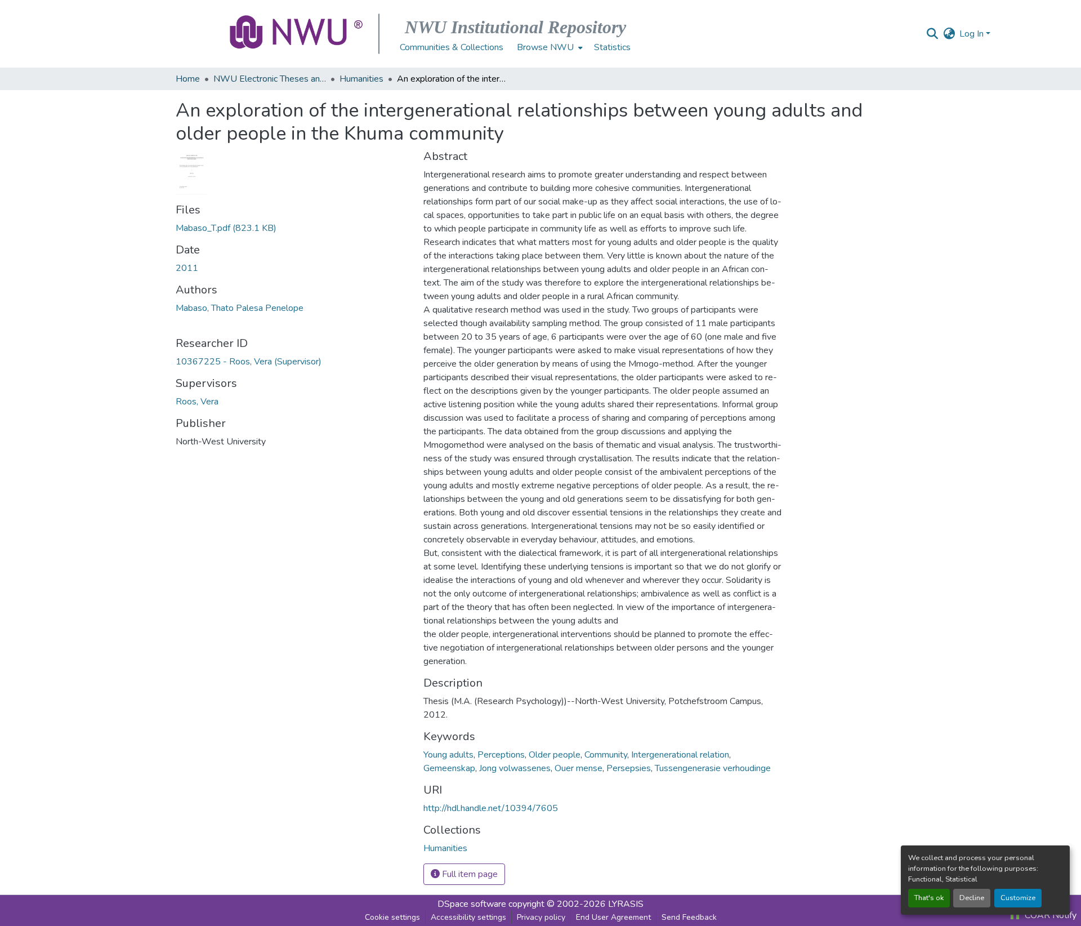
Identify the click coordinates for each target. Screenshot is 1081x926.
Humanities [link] (361, 79)
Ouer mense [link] (578, 768)
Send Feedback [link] (689, 917)
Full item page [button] (469, 874)
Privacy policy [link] (541, 917)
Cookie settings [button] (392, 917)
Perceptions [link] (501, 755)
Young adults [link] (448, 755)
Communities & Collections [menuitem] (451, 47)
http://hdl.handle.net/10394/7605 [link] (490, 808)
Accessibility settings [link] (468, 917)
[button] (297, 34)
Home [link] (188, 79)
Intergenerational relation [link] (680, 755)
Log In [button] (972, 34)
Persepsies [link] (628, 768)
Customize (1017, 898)
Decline (971, 898)
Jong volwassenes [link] (515, 768)
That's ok (929, 898)
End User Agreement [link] (613, 917)
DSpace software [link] (471, 904)
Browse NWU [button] (545, 47)
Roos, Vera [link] (197, 401)
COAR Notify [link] (1049, 915)
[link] (293, 228)
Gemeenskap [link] (449, 768)
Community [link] (605, 755)
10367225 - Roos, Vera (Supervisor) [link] (248, 361)
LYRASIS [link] (626, 904)
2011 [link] (187, 268)
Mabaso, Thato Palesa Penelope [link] (239, 308)
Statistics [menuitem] (612, 47)
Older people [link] (554, 755)
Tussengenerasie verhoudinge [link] (713, 768)
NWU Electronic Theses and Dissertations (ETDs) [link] (269, 79)
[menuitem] (549, 47)
